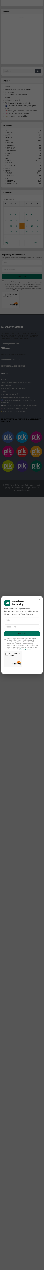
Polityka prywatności (26, 649)
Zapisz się (22, 634)
